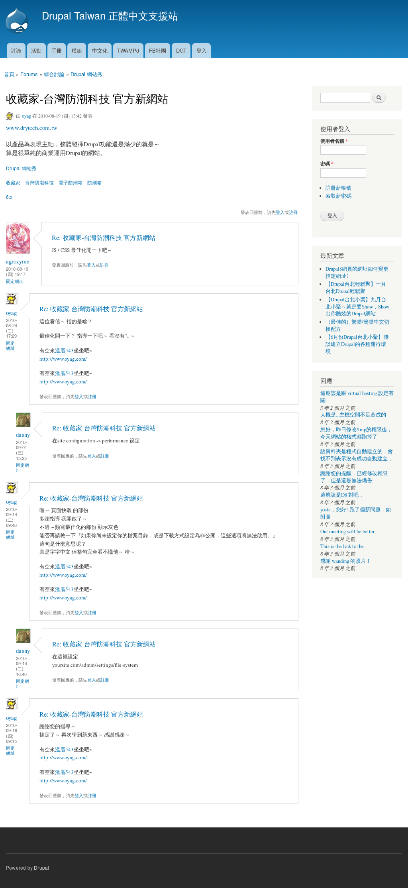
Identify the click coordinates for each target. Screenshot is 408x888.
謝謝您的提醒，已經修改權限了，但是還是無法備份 (354, 477)
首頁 (9, 74)
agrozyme (17, 261)
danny (23, 434)
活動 (36, 50)
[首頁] (18, 21)
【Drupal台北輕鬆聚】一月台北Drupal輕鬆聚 (356, 288)
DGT (181, 50)
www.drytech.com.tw (31, 128)
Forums (29, 74)
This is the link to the (342, 546)
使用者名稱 (334, 141)
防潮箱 (94, 182)
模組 (77, 50)
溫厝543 (64, 350)
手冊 (56, 50)
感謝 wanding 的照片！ (345, 561)
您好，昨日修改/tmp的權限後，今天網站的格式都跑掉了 (356, 433)
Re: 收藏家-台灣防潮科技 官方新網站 (103, 237)
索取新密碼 (338, 196)
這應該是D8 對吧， (342, 494)
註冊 (293, 212)
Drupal (41, 867)
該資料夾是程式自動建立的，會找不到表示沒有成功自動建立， (356, 455)
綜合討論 (54, 74)
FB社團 (157, 50)
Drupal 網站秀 (86, 74)
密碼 (326, 164)
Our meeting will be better (347, 531)
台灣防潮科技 (39, 182)
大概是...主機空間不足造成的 (353, 414)
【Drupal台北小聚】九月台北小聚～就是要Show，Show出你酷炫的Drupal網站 (357, 306)
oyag (26, 115)
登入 (201, 50)
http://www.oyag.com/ (63, 358)
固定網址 (15, 281)
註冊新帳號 (338, 188)
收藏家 (13, 182)
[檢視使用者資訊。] (18, 251)
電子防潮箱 (70, 182)
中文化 (100, 50)
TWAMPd (128, 50)
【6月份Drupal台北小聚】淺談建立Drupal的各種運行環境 (357, 344)
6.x (9, 196)
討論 (16, 50)
